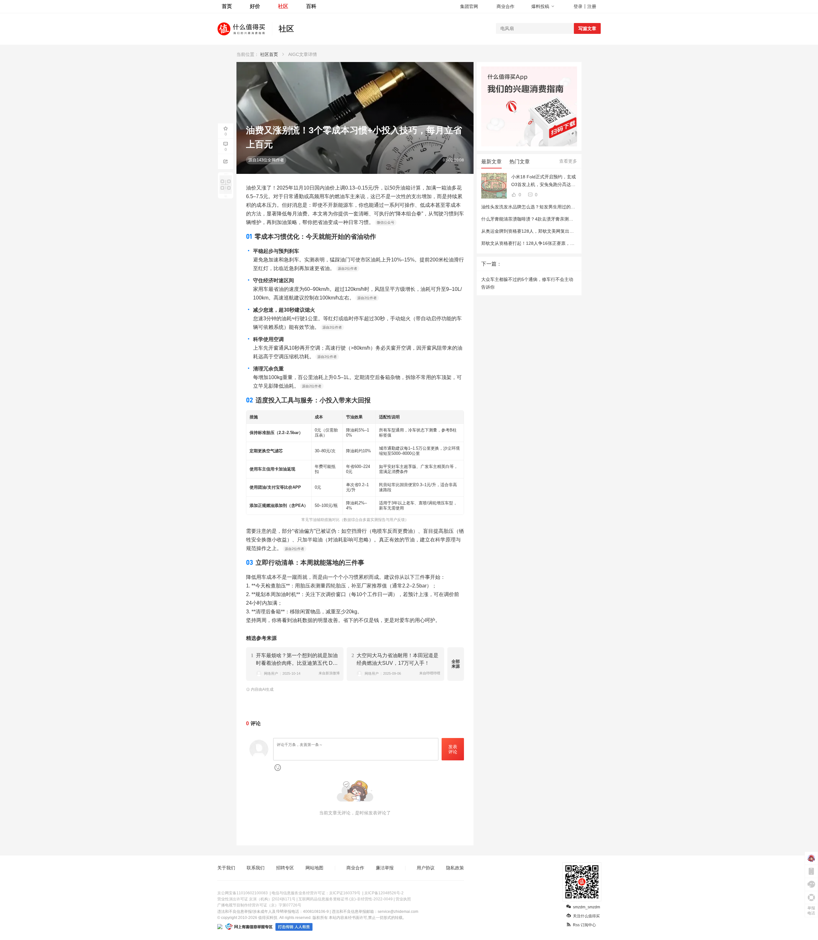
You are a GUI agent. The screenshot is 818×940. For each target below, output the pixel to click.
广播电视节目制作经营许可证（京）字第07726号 (259, 905)
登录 (578, 6)
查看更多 (568, 161)
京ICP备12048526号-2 (384, 893)
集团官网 (469, 6)
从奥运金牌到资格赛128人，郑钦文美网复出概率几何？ (536, 231)
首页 (227, 6)
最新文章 (491, 161)
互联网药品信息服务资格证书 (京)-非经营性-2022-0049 (345, 899)
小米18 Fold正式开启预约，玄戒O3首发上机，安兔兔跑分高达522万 (543, 181)
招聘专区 (285, 867)
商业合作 (505, 6)
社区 (283, 6)
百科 (311, 6)
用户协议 (426, 867)
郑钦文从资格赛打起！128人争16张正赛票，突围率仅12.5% (541, 243)
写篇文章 (587, 28)
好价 (255, 6)
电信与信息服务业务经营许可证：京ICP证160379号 (316, 893)
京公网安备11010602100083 (242, 893)
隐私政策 (455, 867)
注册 (591, 6)
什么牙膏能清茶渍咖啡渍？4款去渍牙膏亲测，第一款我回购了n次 (546, 218)
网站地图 (314, 867)
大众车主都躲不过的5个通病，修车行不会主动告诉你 (527, 283)
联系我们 (256, 867)
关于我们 (226, 867)
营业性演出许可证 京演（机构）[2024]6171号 (256, 899)
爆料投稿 (540, 6)
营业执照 (403, 899)
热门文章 (519, 161)
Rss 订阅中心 (584, 925)
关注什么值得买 (586, 916)
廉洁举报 (385, 867)
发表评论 (452, 749)
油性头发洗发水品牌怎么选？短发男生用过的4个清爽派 (536, 206)
